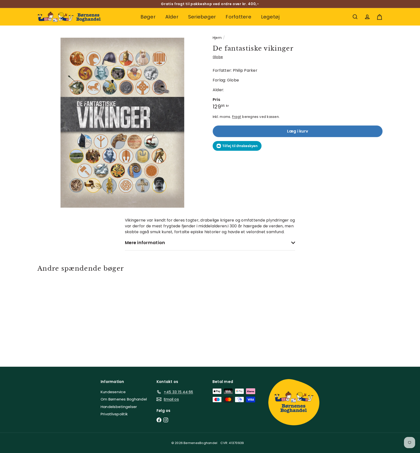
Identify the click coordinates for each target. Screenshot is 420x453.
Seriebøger (202, 16)
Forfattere (238, 16)
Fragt (236, 117)
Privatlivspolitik (114, 414)
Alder (171, 16)
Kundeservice (113, 391)
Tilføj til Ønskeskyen (240, 145)
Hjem (217, 37)
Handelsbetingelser (119, 406)
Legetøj (270, 16)
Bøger (148, 16)
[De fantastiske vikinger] (64, 316)
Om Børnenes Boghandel (124, 399)
